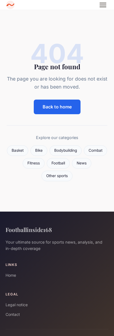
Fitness (33, 163)
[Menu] (102, 5)
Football (58, 163)
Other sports (57, 176)
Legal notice (17, 304)
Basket (18, 150)
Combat (95, 150)
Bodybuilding (65, 150)
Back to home (57, 107)
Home (11, 275)
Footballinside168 (29, 229)
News (82, 163)
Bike (39, 150)
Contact (13, 314)
